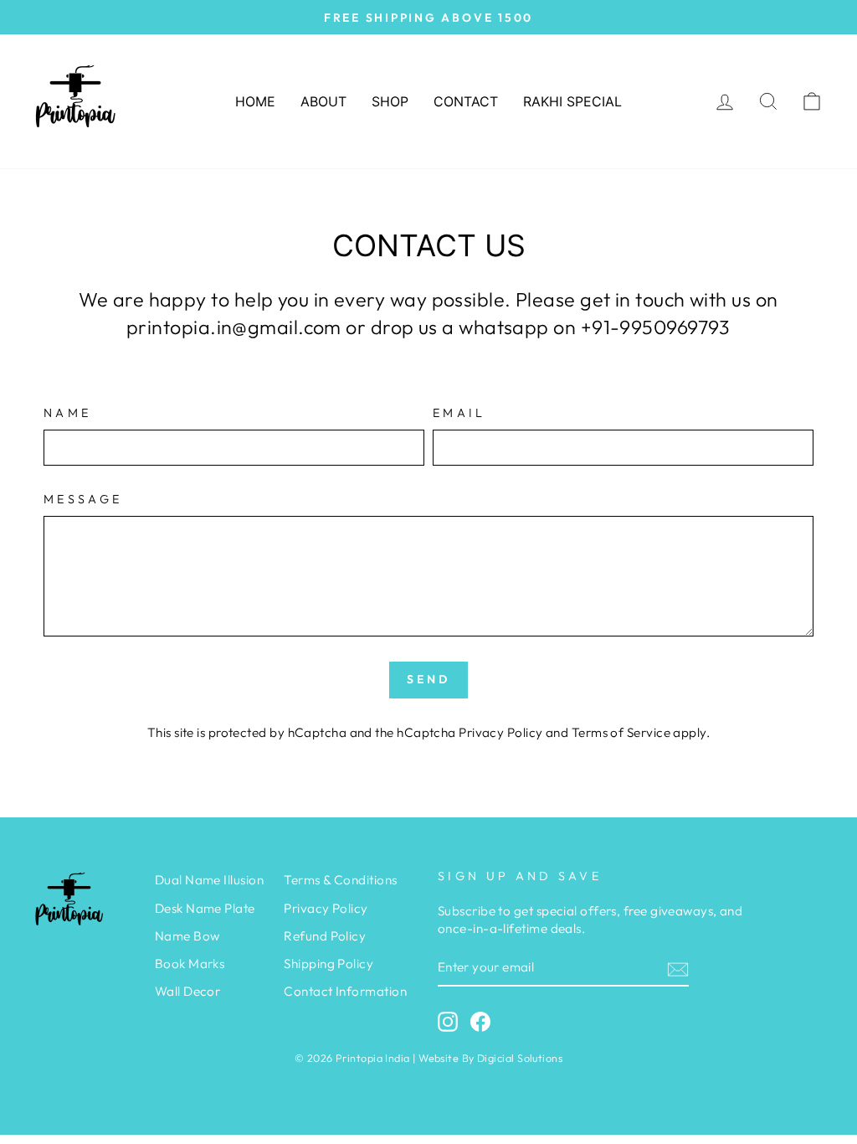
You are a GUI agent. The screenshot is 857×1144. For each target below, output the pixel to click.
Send (429, 679)
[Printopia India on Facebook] (480, 1022)
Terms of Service (621, 732)
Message (83, 499)
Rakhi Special (572, 101)
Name (67, 412)
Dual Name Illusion (209, 880)
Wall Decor (188, 991)
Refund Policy (325, 936)
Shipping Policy (328, 963)
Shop (390, 101)
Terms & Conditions (340, 880)
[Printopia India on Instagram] (448, 1022)
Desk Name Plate (205, 908)
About (323, 101)
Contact (466, 101)
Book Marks (190, 963)
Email (459, 412)
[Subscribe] (678, 968)
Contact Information (345, 991)
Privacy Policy (500, 732)
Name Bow (187, 936)
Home (255, 101)
